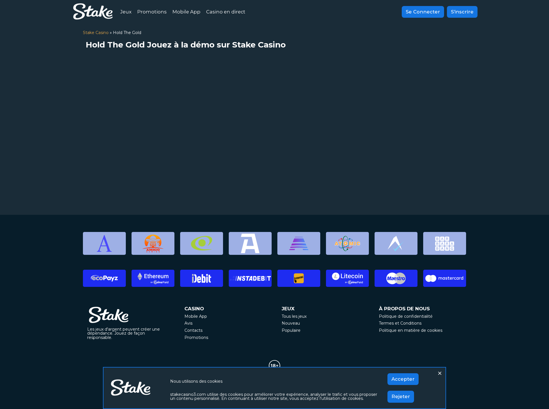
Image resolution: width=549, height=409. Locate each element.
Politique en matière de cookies (410, 330)
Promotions (152, 12)
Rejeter (400, 396)
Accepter (403, 379)
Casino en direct (225, 12)
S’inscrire (462, 12)
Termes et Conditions (400, 323)
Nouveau (291, 323)
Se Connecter (423, 12)
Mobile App (186, 12)
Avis (188, 323)
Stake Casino (96, 32)
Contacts (193, 330)
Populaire (291, 330)
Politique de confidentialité (406, 316)
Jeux (126, 12)
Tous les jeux (294, 316)
